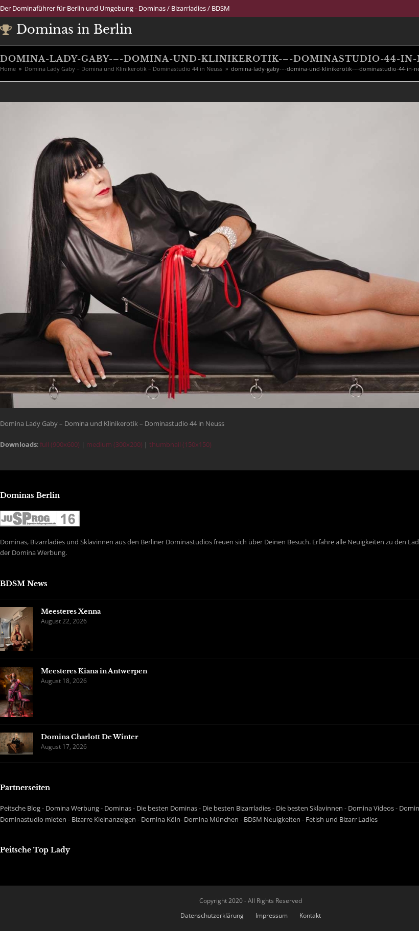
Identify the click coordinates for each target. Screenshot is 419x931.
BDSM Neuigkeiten (272, 819)
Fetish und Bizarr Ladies (342, 819)
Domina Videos (371, 808)
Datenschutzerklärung (212, 915)
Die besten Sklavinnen (309, 808)
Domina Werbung (72, 808)
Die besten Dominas (166, 808)
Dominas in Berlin (74, 29)
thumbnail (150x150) (180, 444)
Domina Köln (160, 819)
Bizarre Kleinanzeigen (104, 819)
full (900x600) (60, 444)
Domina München (211, 819)
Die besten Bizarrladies (236, 808)
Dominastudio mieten (33, 819)
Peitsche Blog (20, 808)
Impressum (271, 915)
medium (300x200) (114, 444)
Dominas (117, 808)
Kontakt (310, 915)
